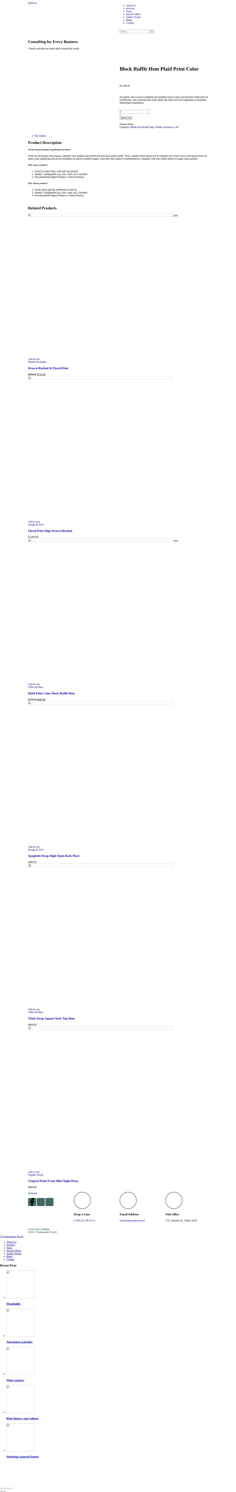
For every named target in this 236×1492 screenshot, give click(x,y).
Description (40, 135)
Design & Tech (36, 524)
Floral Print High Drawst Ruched (50, 531)
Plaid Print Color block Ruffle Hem (51, 693)
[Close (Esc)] (11, 1488)
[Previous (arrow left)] (1, 1491)
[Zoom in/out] (1, 1488)
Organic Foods (35, 1174)
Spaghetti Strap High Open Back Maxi (53, 855)
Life (176, 127)
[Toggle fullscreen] (4, 1488)
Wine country (15, 1380)
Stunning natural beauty (22, 1456)
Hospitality (13, 1303)
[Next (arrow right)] (4, 1491)
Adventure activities (19, 1342)
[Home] (32, 3)
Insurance (168, 127)
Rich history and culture (22, 1418)
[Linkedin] (49, 1202)
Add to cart (126, 118)
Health (158, 127)
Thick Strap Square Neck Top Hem (51, 1018)
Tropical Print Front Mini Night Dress (53, 1181)
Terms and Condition (38, 1229)
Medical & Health (139, 127)
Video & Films (35, 687)
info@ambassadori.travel (132, 1220)
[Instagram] (41, 1202)
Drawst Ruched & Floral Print (48, 368)
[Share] (7, 1488)
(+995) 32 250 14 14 (84, 1220)
